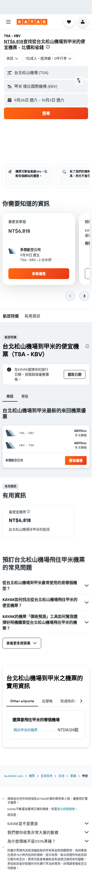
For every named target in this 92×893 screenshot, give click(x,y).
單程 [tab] (24, 396)
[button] (8, 21)
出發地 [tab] (47, 701)
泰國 (73, 776)
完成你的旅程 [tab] (70, 701)
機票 (32, 776)
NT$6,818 (13, 41)
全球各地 (47, 776)
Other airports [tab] (22, 701)
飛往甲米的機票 (25, 730)
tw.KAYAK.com (13, 776)
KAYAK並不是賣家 (22, 823)
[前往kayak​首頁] (32, 22)
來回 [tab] (9, 396)
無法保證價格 (66, 809)
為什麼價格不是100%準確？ (31, 841)
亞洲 (61, 776)
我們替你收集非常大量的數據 (32, 832)
